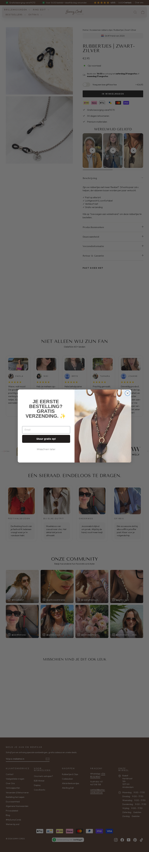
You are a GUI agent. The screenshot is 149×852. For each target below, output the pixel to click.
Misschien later (46, 449)
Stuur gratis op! (46, 438)
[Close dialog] (127, 393)
